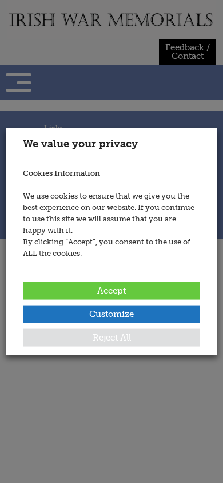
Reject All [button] (112, 337)
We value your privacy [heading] (80, 143)
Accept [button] (111, 290)
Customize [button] (111, 313)
